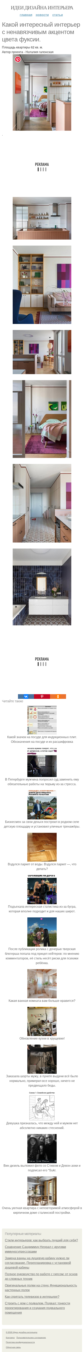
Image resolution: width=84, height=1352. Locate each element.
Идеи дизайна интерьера (42, 7)
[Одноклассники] (58, 696)
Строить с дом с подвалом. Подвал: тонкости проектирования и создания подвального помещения (37, 1308)
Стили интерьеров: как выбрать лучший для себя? (41, 1240)
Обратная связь (13, 1347)
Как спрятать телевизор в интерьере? (32, 1296)
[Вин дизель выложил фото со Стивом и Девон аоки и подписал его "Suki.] (42, 1161)
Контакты (10, 1337)
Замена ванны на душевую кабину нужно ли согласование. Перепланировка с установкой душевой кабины (38, 1263)
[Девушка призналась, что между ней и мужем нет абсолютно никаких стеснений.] (42, 1118)
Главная (26, 14)
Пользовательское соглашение (31, 1337)
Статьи (57, 14)
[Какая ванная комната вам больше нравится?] (42, 996)
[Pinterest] (42, 696)
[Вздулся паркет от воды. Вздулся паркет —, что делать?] (42, 859)
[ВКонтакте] (26, 696)
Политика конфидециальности (20, 1342)
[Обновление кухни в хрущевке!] (42, 1033)
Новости (42, 14)
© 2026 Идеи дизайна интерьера (21, 1332)
